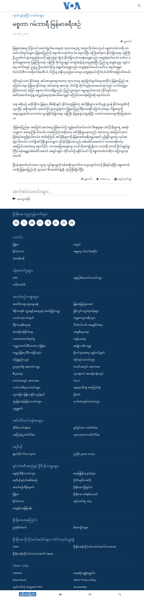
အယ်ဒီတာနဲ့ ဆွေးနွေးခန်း (26, 304)
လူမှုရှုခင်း (18, 408)
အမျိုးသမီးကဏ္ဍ (82, 345)
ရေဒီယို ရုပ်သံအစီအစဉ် (25, 480)
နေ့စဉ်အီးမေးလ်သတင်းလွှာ (87, 277)
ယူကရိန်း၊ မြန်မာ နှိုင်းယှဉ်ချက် (29, 394)
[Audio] (90, 594)
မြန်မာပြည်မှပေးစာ (83, 304)
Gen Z (76, 380)
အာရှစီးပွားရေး (81, 331)
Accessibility (80, 587)
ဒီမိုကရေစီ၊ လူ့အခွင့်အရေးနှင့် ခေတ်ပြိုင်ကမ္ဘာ (36, 310)
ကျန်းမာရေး (79, 338)
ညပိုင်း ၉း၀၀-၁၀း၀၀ (84, 454)
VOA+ (16, 546)
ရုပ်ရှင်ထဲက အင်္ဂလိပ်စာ (85, 427)
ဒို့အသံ (76, 394)
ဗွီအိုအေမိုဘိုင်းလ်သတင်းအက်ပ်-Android (94, 546)
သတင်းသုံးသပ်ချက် (23, 317)
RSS (15, 277)
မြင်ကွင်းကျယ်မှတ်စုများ (86, 310)
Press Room (19, 580)
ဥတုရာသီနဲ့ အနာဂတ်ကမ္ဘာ (26, 366)
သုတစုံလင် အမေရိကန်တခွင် (88, 373)
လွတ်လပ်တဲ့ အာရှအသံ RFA (27, 587)
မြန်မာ (16, 244)
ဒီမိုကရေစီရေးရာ (22, 324)
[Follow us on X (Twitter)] (24, 222)
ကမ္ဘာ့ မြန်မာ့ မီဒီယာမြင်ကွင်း (27, 352)
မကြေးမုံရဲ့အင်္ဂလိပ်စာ (24, 434)
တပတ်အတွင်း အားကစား (26, 380)
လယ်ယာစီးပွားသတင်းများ (26, 387)
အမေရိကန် (18, 258)
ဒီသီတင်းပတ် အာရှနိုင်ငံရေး (88, 324)
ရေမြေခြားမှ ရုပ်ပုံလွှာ (84, 473)
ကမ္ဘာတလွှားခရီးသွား (84, 317)
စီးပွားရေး (18, 373)
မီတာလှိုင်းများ (80, 527)
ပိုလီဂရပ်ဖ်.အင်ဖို (82, 480)
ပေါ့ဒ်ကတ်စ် (19, 284)
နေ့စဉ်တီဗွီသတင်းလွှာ (24, 473)
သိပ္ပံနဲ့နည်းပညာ (21, 359)
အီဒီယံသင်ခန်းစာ (22, 427)
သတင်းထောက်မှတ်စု (24, 338)
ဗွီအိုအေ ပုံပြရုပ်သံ (82, 487)
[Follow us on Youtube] (32, 222)
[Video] (60, 594)
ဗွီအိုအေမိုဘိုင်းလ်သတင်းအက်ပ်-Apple (33, 553)
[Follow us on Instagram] (40, 222)
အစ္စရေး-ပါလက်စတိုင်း (85, 251)
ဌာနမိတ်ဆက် (20, 527)
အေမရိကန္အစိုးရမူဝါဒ (84, 573)
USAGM (17, 573)
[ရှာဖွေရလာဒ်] (119, 594)
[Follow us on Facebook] (16, 222)
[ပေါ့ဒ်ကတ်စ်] (63, 222)
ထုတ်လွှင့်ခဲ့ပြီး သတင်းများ (28, 15)
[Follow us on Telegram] (48, 222)
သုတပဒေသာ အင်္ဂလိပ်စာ (86, 434)
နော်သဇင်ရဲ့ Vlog (82, 501)
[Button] (125, 41)
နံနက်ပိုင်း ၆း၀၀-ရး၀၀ (24, 454)
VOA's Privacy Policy (84, 580)
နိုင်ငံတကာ (18, 251)
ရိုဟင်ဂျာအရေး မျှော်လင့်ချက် (89, 352)
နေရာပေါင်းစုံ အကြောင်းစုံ (86, 387)
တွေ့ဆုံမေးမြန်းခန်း (22, 508)
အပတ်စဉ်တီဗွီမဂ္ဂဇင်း (24, 487)
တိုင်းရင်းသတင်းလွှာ (84, 359)
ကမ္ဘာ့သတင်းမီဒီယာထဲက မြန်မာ (29, 345)
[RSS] (56, 222)
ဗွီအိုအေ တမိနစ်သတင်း (85, 494)
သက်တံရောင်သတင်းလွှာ (86, 401)
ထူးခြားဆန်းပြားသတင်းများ (27, 401)
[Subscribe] (71, 222)
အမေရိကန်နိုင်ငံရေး (23, 331)
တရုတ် (77, 244)
